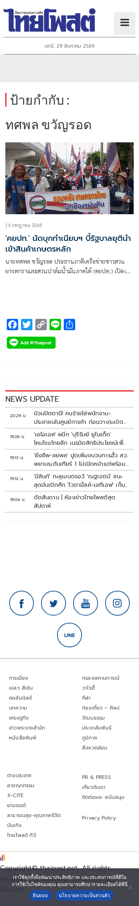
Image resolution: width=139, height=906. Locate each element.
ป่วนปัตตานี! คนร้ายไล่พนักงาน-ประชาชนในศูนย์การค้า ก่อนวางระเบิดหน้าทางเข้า (78, 417)
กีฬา (86, 698)
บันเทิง (14, 825)
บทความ (18, 708)
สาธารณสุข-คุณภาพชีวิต (34, 815)
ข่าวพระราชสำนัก (27, 728)
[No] (130, 887)
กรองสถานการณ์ (100, 678)
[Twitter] (53, 603)
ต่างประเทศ (19, 775)
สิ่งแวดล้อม (94, 748)
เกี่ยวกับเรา (94, 787)
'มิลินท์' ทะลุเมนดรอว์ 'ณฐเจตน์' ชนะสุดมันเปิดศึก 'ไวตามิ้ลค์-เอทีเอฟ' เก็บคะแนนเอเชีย (79, 480)
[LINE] (69, 635)
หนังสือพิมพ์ (22, 738)
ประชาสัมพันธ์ (97, 728)
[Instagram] (117, 603)
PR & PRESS (96, 777)
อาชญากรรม (21, 785)
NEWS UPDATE (32, 399)
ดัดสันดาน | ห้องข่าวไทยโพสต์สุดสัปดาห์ (74, 501)
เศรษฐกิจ (19, 718)
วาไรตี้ (88, 688)
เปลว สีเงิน (21, 688)
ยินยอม (40, 895)
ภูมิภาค (89, 738)
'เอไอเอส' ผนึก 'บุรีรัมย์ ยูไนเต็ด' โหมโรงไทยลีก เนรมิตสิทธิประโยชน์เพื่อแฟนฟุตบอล (80, 438)
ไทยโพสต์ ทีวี (21, 835)
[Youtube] (85, 603)
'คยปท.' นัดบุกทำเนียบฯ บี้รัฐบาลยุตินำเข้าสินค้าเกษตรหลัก (68, 243)
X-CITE (15, 795)
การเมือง (18, 678)
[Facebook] (22, 603)
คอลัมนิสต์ (20, 698)
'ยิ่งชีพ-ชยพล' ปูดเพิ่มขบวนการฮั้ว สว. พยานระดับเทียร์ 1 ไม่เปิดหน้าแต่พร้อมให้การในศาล (81, 459)
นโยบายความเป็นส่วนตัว (84, 895)
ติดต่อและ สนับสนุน (103, 797)
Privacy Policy (99, 818)
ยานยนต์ (16, 805)
